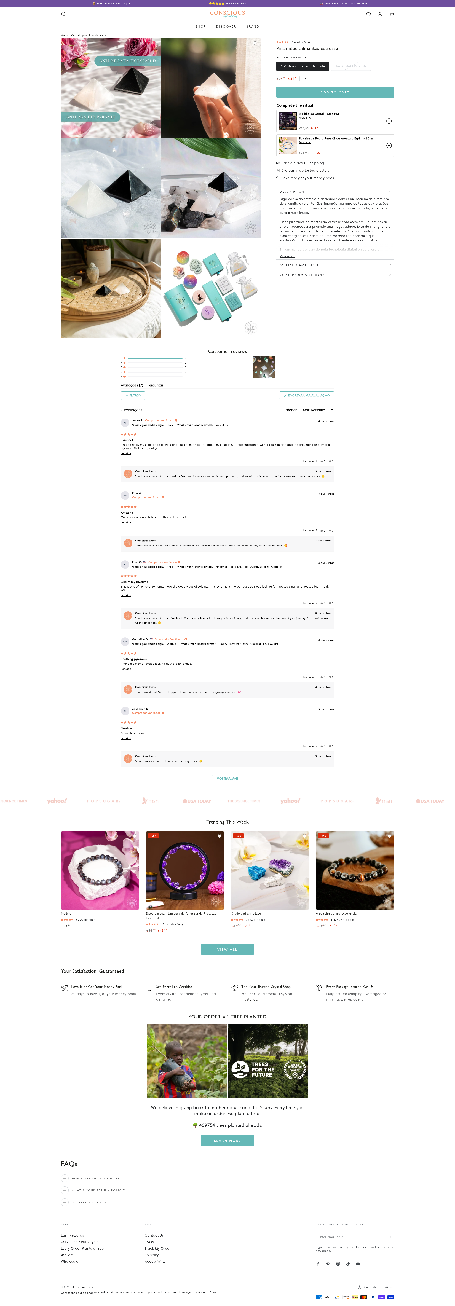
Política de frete (205, 1292)
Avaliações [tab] (132, 385)
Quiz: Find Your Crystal (80, 1242)
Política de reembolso (115, 1292)
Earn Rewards (72, 1235)
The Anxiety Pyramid (350, 66)
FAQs (149, 1242)
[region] (264, 367)
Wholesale (69, 1261)
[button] (63, 14)
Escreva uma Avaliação (310, 396)
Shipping (152, 1255)
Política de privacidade (148, 1292)
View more (287, 256)
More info (305, 117)
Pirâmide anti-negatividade (302, 66)
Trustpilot (249, 999)
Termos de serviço (179, 1292)
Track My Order (158, 1248)
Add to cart (335, 92)
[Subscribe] (391, 1237)
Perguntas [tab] (155, 385)
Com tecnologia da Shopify (79, 1292)
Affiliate (67, 1255)
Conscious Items (82, 1287)
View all (227, 949)
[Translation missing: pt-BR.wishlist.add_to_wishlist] (255, 43)
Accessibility (155, 1261)
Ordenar (290, 410)
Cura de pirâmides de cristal (89, 35)
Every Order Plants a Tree (82, 1248)
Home (65, 35)
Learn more (227, 1140)
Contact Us (154, 1235)
